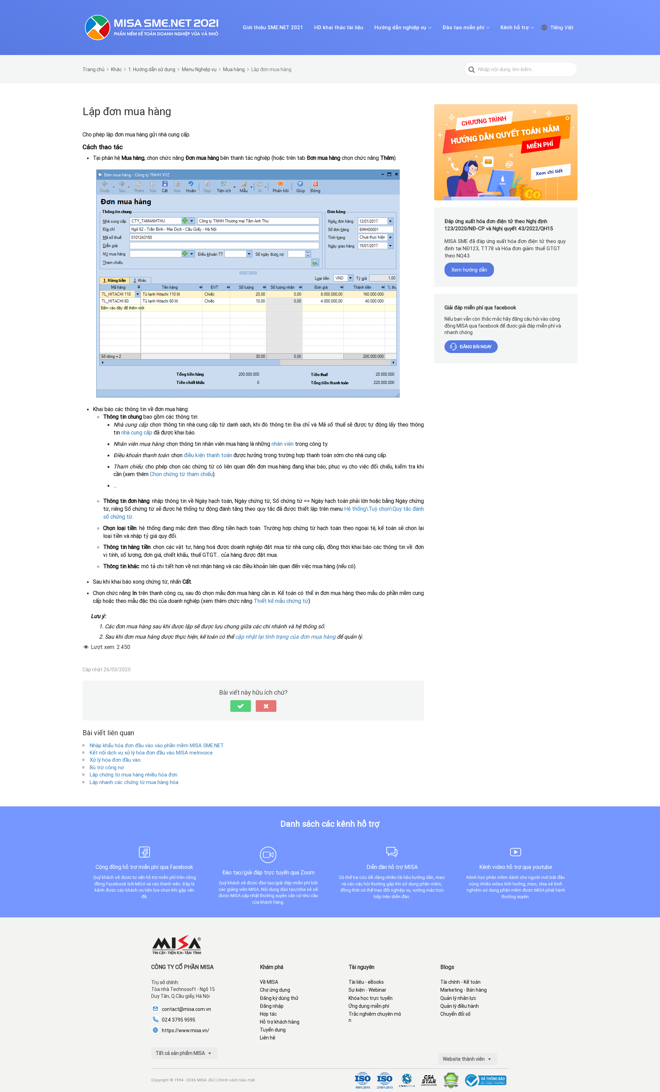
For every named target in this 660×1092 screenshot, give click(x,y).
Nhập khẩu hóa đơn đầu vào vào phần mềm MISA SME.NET (157, 745)
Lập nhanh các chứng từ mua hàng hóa (134, 782)
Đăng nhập (272, 1006)
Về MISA (269, 982)
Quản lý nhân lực (458, 998)
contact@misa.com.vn (186, 1009)
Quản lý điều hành (459, 1006)
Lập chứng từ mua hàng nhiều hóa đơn (133, 774)
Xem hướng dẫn (469, 269)
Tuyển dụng (273, 1030)
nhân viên (283, 443)
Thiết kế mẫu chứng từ (281, 600)
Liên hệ (267, 1038)
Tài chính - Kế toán (460, 982)
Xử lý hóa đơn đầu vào (115, 760)
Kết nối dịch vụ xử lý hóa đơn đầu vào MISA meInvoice (151, 752)
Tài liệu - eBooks (366, 982)
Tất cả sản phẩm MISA (181, 1053)
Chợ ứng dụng (275, 990)
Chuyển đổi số (455, 1014)
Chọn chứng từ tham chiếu (181, 474)
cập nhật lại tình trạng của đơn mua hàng (285, 636)
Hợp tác (268, 1014)
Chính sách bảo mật (236, 1080)
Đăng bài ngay (476, 347)
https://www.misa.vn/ (185, 1030)
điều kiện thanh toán (208, 455)
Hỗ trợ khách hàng (279, 1022)
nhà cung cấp (136, 432)
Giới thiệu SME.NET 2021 (273, 27)
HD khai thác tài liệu (338, 27)
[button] (240, 706)
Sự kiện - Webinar (367, 990)
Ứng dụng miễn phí (369, 1006)
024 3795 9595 (178, 1020)
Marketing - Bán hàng (463, 990)
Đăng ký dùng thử (279, 998)
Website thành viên (464, 1059)
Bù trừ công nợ (107, 767)
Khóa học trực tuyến (371, 998)
